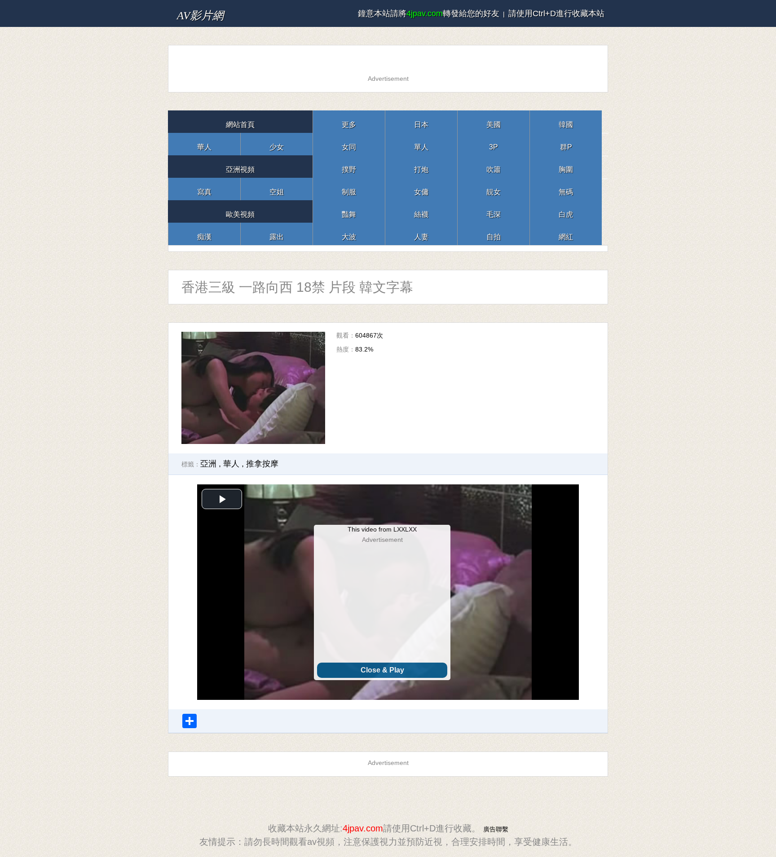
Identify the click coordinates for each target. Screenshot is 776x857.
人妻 (421, 233)
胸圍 (566, 166)
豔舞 (349, 211)
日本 (421, 121)
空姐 (276, 189)
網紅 (566, 233)
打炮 (421, 166)
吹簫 (493, 166)
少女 (276, 144)
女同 (349, 144)
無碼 (566, 189)
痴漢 (204, 233)
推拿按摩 (262, 463)
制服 (349, 189)
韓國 (566, 121)
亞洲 (208, 463)
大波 (349, 233)
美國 (493, 121)
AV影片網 (214, 13)
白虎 (566, 211)
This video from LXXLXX (382, 529)
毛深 (493, 211)
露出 (276, 233)
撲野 (349, 166)
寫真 (204, 189)
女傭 (421, 189)
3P (493, 144)
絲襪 (421, 211)
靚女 (493, 189)
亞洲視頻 (240, 166)
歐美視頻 (240, 211)
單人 (421, 144)
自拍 (493, 233)
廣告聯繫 (496, 828)
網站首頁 (240, 121)
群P (565, 144)
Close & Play (382, 670)
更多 (349, 121)
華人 (204, 144)
